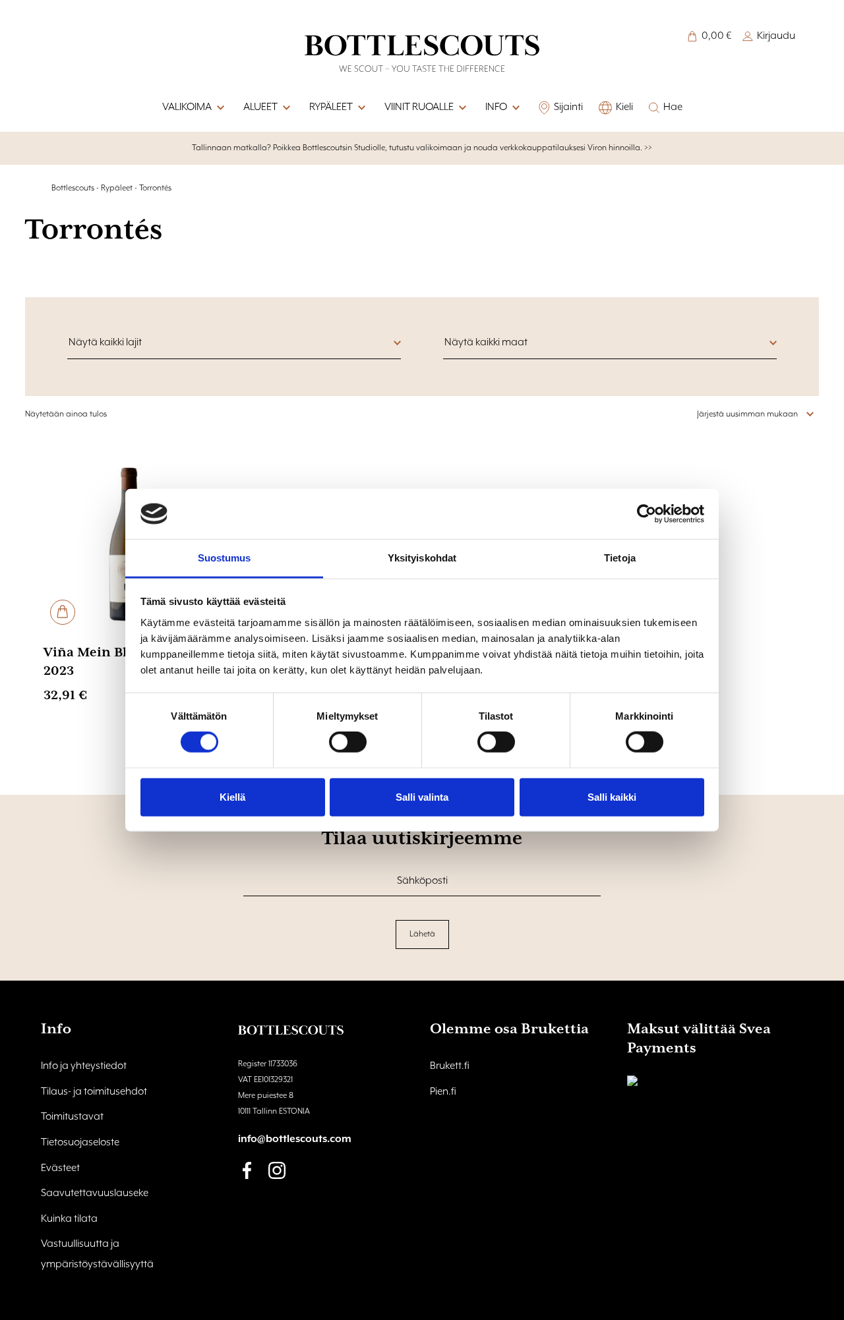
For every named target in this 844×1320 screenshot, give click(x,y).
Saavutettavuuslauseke (94, 1193)
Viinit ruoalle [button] (419, 107)
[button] (515, 108)
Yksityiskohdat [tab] (422, 557)
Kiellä (232, 796)
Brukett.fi (449, 1066)
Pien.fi (443, 1092)
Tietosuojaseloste (80, 1143)
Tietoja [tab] (620, 557)
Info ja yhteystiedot (84, 1066)
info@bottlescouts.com (294, 1139)
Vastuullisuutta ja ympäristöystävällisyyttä (97, 1254)
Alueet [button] (260, 107)
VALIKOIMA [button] (187, 107)
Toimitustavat (72, 1117)
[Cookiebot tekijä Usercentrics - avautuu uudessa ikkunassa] (646, 514)
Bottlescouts (72, 188)
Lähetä (422, 934)
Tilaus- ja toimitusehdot (94, 1092)
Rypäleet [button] (331, 107)
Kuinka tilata (69, 1219)
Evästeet (60, 1168)
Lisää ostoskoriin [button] (62, 612)
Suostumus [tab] (224, 557)
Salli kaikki (612, 796)
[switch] (348, 742)
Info (496, 107)
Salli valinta (422, 796)
